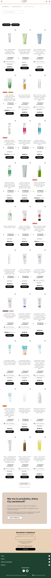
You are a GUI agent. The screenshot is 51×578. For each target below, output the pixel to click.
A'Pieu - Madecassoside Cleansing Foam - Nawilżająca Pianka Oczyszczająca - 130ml (9, 51)
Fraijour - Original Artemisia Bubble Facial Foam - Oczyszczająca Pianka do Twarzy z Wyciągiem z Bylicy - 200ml (24, 459)
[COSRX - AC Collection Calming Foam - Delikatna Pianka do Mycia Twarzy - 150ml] (24, 215)
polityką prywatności (28, 546)
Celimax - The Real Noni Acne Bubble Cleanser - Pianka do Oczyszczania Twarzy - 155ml (39, 184)
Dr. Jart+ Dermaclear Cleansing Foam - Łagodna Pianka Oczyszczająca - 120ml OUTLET (9, 315)
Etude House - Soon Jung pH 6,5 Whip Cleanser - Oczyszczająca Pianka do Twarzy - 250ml (39, 410)
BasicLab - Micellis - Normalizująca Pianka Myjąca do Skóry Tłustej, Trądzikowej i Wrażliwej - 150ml (9, 185)
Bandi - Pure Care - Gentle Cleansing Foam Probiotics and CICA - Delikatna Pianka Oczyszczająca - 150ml (39, 97)
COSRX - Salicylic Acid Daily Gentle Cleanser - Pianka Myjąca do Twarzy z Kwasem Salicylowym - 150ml (39, 229)
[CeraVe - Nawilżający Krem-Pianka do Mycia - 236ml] (9, 215)
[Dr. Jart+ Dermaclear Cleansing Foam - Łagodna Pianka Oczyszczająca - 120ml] (39, 258)
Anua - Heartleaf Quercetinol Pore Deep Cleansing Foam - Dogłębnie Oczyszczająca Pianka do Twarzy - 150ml (9, 97)
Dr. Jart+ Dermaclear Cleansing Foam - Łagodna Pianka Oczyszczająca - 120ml (39, 271)
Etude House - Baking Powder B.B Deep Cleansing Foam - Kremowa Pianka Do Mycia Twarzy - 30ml (24, 362)
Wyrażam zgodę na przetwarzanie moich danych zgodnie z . (25, 546)
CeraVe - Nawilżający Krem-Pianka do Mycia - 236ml (9, 227)
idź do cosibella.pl (15, 517)
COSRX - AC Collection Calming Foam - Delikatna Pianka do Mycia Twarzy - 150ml (24, 228)
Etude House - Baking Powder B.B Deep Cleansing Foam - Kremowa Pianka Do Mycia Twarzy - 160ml (9, 362)
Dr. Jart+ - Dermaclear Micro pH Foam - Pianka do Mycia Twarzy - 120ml (24, 271)
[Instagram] (27, 571)
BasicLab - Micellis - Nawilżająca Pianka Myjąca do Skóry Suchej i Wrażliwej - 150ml (39, 142)
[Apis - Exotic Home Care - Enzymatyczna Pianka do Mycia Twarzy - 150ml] (24, 83)
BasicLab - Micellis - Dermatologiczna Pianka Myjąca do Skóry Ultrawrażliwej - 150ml (9, 142)
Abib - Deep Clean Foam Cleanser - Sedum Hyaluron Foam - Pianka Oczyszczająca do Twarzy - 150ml (39, 52)
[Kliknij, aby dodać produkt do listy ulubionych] (15, 30)
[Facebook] (24, 571)
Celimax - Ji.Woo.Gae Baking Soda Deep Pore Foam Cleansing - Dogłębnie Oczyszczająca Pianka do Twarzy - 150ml (24, 185)
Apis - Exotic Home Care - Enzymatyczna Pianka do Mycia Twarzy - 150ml (24, 96)
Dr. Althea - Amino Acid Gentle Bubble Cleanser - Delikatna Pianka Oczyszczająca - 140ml (9, 271)
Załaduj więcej (24, 483)
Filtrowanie (6, 24)
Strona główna (5, 6)
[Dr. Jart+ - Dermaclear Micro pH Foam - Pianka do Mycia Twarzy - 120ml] (24, 258)
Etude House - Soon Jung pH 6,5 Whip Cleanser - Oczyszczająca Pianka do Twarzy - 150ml (24, 410)
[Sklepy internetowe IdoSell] (38, 575)
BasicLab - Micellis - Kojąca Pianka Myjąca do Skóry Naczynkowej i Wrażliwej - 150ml (24, 142)
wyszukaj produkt (9, 11)
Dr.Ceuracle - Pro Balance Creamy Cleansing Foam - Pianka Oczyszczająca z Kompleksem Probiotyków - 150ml (24, 316)
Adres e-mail (18, 536)
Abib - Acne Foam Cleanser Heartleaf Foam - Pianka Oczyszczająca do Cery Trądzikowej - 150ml (24, 51)
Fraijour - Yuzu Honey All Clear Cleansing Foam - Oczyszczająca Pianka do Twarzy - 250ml (39, 458)
